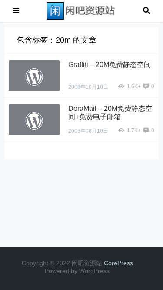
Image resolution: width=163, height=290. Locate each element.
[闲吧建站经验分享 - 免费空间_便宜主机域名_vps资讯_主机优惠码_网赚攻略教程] (81, 10)
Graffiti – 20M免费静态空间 (109, 64)
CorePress (118, 263)
